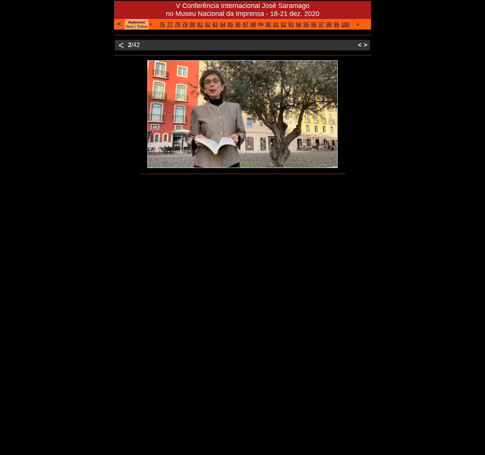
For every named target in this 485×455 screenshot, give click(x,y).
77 (169, 24)
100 (345, 24)
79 (185, 24)
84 (222, 24)
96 (313, 24)
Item (129, 26)
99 (336, 24)
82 (207, 24)
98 (329, 24)
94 (298, 24)
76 (162, 24)
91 (275, 24)
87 (245, 24)
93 (291, 24)
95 (306, 24)
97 (321, 24)
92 (283, 24)
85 (230, 24)
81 (200, 24)
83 (215, 24)
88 (253, 24)
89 (260, 24)
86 (238, 24)
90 (268, 24)
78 (177, 24)
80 (192, 24)
